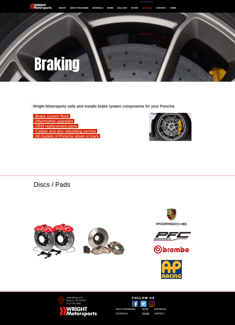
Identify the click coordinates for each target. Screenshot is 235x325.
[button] (79, 6)
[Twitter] (143, 304)
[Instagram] (152, 304)
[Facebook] (135, 304)
